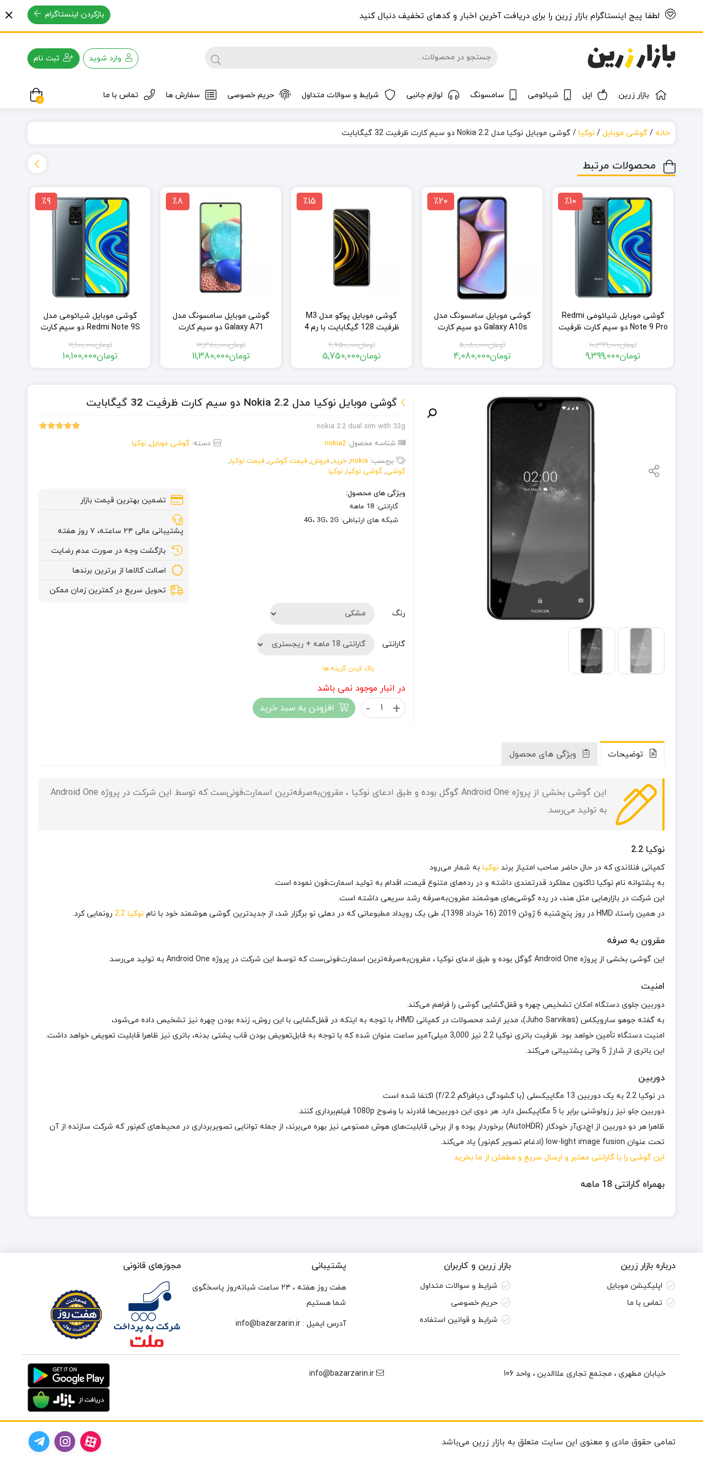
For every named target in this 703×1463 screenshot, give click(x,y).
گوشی (395, 472)
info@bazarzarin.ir (268, 1324)
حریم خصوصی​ (474, 1303)
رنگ (398, 613)
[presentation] (37, 163)
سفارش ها (183, 95)
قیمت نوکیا (247, 461)
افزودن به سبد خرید (297, 708)
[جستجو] (216, 58)
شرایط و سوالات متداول (340, 95)
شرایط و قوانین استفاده (459, 1320)
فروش (320, 461)
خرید (340, 461)
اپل (587, 95)
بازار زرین (633, 95)
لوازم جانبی (424, 95)
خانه (662, 133)
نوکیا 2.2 (129, 914)
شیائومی (543, 95)
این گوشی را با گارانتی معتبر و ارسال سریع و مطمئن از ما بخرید (559, 1157)
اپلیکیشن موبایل (634, 1286)
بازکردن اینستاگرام (73, 14)
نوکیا (586, 133)
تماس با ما (120, 95)
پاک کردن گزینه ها (349, 668)
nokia (359, 461)
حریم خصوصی (250, 95)
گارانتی (393, 644)
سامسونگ (487, 95)
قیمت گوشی (287, 461)
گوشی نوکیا (364, 472)
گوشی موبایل (625, 133)
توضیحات (627, 754)
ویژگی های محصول (544, 754)
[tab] (632, 753)
